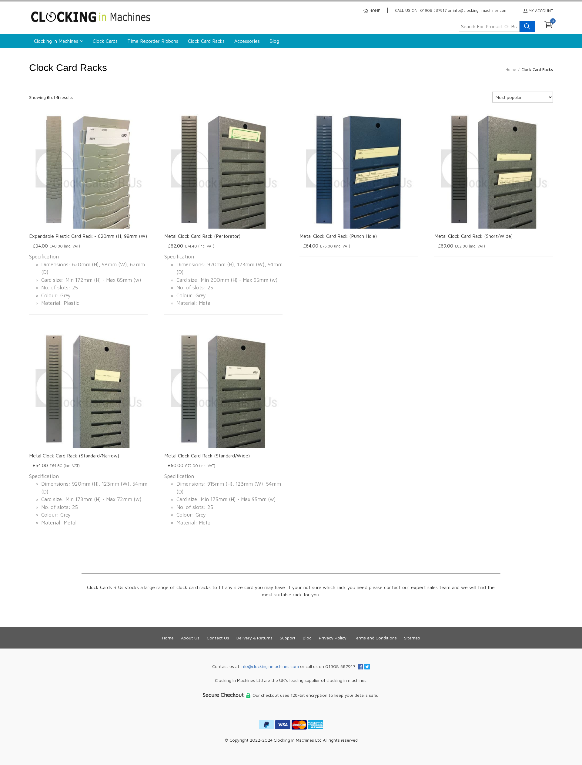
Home (168, 637)
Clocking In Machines (56, 41)
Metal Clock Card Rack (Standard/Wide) (207, 455)
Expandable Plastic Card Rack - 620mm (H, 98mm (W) (88, 236)
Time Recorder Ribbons (152, 41)
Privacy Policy (332, 637)
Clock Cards (105, 41)
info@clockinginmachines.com (270, 666)
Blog (274, 41)
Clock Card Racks (206, 41)
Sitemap (412, 637)
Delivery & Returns (254, 637)
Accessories (247, 41)
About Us (190, 637)
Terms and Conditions (375, 637)
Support (288, 637)
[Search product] (527, 26)
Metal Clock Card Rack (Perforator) (202, 236)
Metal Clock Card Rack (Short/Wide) (473, 236)
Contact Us (218, 637)
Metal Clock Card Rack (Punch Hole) (338, 236)
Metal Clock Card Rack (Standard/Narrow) (74, 455)
